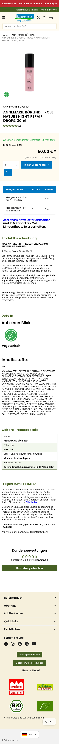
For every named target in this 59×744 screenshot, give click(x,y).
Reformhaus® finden (27, 9)
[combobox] (29, 26)
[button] (10, 125)
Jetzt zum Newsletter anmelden (27, 220)
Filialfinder (31, 502)
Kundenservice (49, 9)
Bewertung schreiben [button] (29, 568)
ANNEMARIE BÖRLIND (23, 35)
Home (5, 35)
